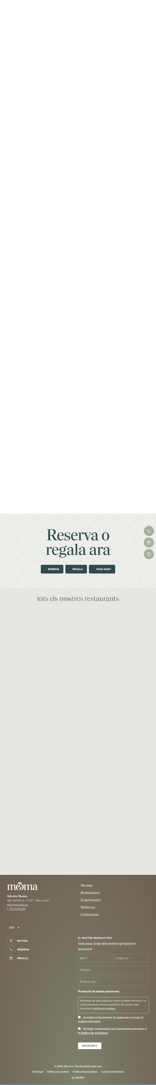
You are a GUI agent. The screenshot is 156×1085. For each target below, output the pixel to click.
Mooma (87, 885)
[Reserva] (28, 9)
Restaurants (90, 893)
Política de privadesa (85, 1071)
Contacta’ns (90, 915)
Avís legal (37, 1071)
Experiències (91, 900)
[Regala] (35, 9)
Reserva (23, 949)
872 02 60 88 (17, 909)
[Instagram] (27, 918)
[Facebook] (10, 918)
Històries (88, 907)
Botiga (22, 941)
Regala (22, 958)
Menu (139, 9)
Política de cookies (58, 1071)
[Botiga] (21, 9)
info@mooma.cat (17, 904)
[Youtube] (18, 918)
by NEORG (78, 1077)
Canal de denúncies (112, 1071)
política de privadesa (104, 1008)
